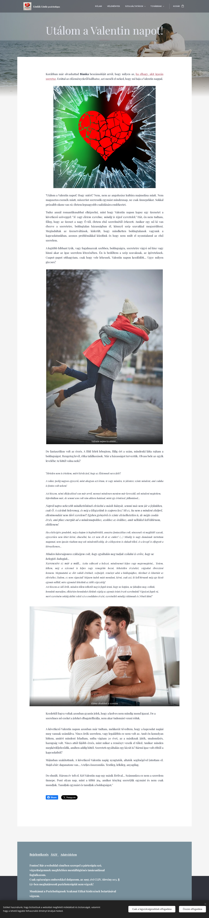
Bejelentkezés (39, 854)
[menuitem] (98, 6)
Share (54, 797)
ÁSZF (55, 854)
